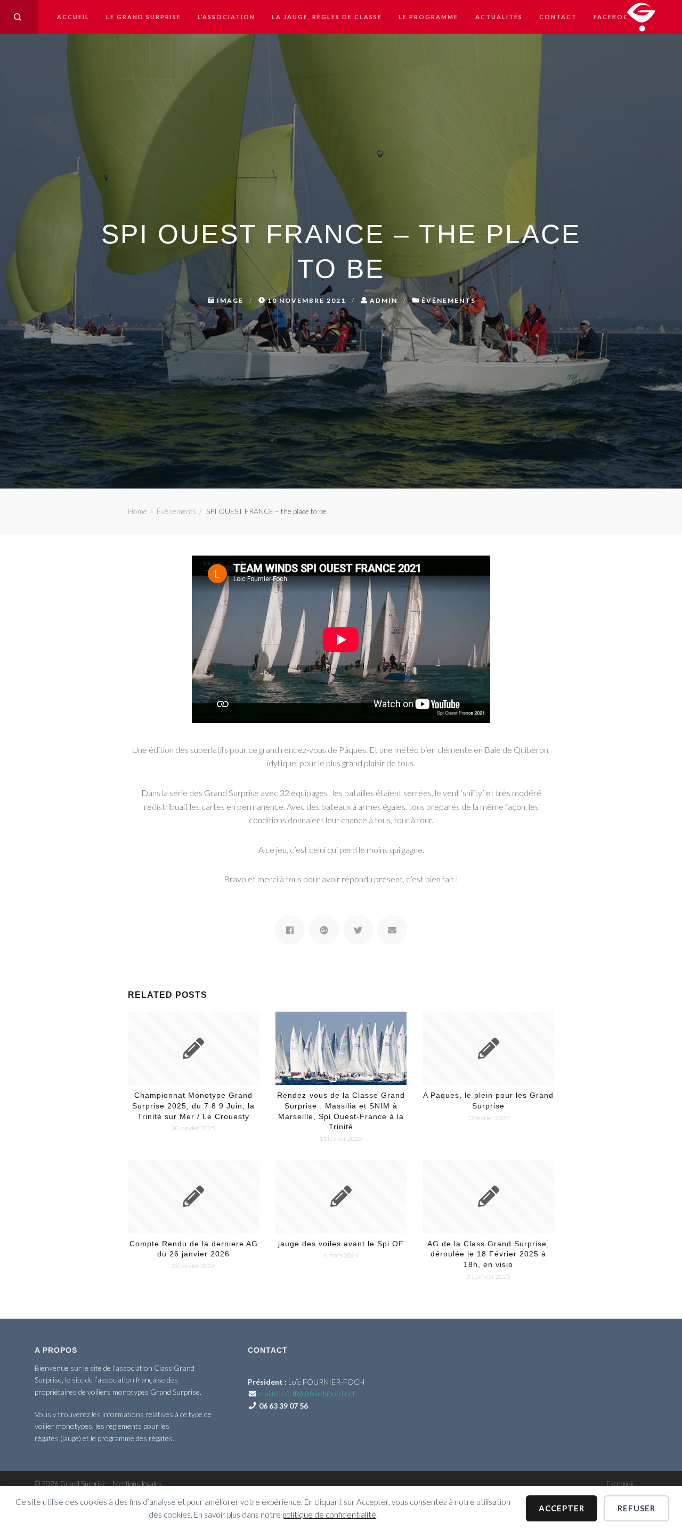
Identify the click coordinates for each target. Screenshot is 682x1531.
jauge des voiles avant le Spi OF (341, 1243)
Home (137, 511)
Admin (383, 300)
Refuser (636, 1508)
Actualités (499, 16)
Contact (558, 16)
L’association (226, 16)
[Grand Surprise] (641, 16)
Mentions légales (137, 1483)
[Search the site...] (17, 17)
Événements (448, 300)
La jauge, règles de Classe (327, 16)
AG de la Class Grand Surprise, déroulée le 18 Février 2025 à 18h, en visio (488, 1254)
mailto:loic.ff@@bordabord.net (307, 1393)
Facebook (614, 16)
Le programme (428, 16)
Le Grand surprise (143, 16)
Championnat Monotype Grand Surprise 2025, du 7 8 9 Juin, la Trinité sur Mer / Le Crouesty (193, 1105)
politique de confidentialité (329, 1514)
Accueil (73, 16)
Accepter (561, 1508)
